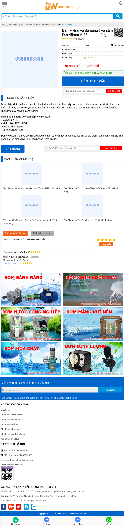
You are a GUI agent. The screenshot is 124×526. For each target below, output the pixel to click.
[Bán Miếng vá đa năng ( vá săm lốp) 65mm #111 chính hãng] (31, 184)
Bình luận (79, 39)
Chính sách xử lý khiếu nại (13, 434)
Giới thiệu (5, 410)
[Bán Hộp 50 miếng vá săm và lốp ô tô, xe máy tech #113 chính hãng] (31, 216)
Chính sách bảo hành (11, 429)
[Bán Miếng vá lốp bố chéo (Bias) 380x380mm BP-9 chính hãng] (93, 184)
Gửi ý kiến (106, 244)
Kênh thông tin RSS (10, 439)
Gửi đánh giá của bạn (15, 233)
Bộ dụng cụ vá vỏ (51, 24)
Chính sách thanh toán (12, 414)
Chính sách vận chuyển (12, 419)
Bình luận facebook (42, 233)
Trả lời (6, 263)
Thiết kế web (62, 514)
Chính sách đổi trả (9, 424)
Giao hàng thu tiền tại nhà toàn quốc (89, 73)
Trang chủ (6, 24)
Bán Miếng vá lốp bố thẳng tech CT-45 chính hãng (88, 220)
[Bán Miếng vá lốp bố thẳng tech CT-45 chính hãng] (93, 216)
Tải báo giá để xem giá (81, 66)
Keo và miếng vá (67, 24)
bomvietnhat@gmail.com (22, 460)
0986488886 (22, 450)
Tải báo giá (118, 45)
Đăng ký (110, 390)
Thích (15, 263)
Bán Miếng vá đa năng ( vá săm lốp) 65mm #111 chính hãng (31, 188)
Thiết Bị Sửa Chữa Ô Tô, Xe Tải (27, 24)
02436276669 (25, 455)
